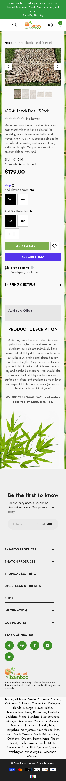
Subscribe (45, 524)
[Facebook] (9, 645)
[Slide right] (57, 66)
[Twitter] (9, 656)
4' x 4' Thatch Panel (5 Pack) (27, 111)
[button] (14, 25)
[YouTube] (47, 645)
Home (8, 43)
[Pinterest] (22, 645)
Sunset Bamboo (27, 763)
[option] (33, 9)
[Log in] (50, 25)
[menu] (7, 25)
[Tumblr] (34, 645)
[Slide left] (8, 66)
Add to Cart (26, 246)
